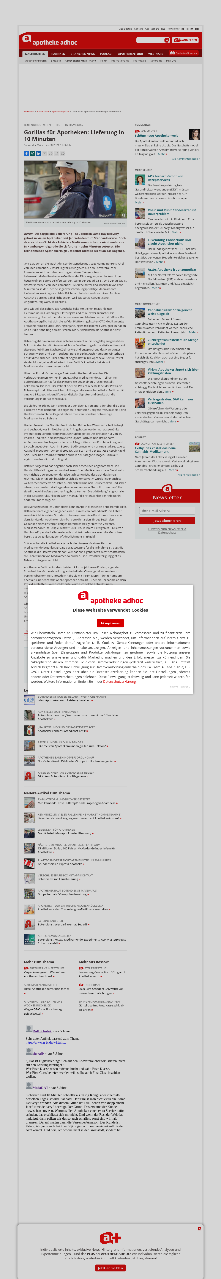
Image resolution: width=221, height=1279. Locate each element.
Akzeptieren (110, 623)
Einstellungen (180, 687)
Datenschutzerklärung (119, 681)
